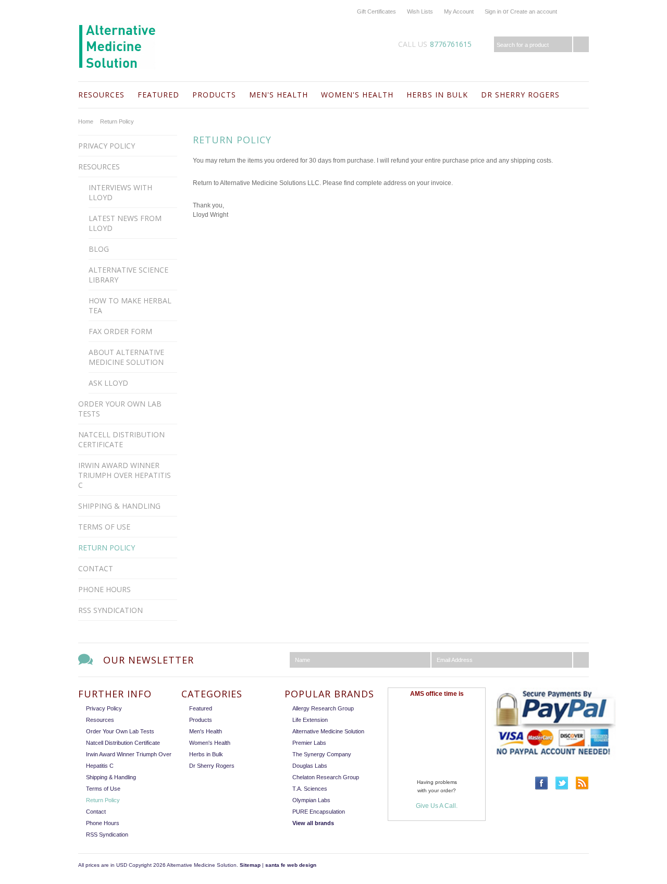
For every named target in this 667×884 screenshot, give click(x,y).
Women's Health (357, 95)
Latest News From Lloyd (125, 223)
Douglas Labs (309, 766)
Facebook (541, 783)
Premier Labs (309, 743)
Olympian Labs (311, 800)
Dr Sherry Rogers (520, 95)
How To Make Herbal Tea (130, 305)
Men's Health (278, 95)
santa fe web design (290, 865)
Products (214, 95)
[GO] (581, 44)
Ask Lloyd (108, 383)
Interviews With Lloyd (120, 192)
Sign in (493, 11)
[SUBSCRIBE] (581, 660)
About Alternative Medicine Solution (126, 357)
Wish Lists (420, 11)
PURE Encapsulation (318, 811)
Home (85, 121)
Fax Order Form (120, 331)
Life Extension (310, 720)
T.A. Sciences (309, 788)
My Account (459, 11)
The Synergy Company (321, 754)
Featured (158, 95)
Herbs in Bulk (437, 95)
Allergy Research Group (323, 708)
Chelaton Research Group (325, 777)
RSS (582, 783)
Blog (99, 249)
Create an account (533, 11)
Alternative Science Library (128, 275)
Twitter (562, 783)
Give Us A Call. (437, 805)
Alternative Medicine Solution (328, 731)
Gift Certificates (376, 11)
